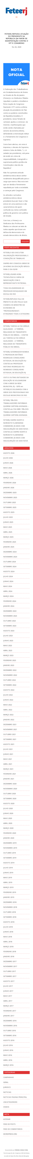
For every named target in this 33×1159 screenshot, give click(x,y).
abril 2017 (7, 1001)
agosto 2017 (8, 981)
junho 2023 (8, 640)
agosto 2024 (8, 571)
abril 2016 (7, 1060)
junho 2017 (8, 991)
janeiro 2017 (8, 1016)
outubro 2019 (9, 853)
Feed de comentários (12, 1129)
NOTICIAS (7, 1092)
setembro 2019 (9, 858)
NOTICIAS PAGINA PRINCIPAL (15, 1097)
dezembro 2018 (9, 902)
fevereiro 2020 (9, 833)
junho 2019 (8, 872)
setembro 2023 (9, 626)
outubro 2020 (9, 793)
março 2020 (8, 828)
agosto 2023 (8, 631)
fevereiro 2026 (9, 483)
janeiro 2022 (8, 719)
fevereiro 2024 (9, 601)
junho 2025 (8, 522)
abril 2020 (7, 823)
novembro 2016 (10, 1025)
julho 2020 (8, 808)
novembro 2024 (10, 557)
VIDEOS (6, 1107)
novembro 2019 (10, 848)
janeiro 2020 (8, 838)
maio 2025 (7, 527)
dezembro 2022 (9, 670)
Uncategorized (10, 1102)
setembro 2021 (9, 739)
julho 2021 (8, 749)
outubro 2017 (9, 971)
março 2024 (8, 596)
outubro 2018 (9, 912)
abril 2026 (7, 473)
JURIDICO (7, 1087)
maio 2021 (7, 759)
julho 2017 (8, 986)
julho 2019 (8, 868)
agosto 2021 (8, 744)
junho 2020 (8, 813)
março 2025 (8, 537)
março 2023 (8, 655)
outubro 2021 (9, 734)
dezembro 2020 (9, 784)
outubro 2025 (9, 502)
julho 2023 (8, 636)
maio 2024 (7, 586)
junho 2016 (8, 1050)
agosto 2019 (8, 863)
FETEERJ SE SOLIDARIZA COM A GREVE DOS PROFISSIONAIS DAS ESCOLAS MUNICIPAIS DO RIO (16, 392)
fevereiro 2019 (9, 892)
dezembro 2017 (9, 961)
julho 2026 (8, 458)
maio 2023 (7, 645)
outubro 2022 (9, 680)
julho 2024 (8, 576)
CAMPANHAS (8, 1077)
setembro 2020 (9, 798)
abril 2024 (7, 591)
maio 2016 (7, 1055)
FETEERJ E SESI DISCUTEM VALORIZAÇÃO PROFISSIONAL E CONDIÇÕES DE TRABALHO (15, 255)
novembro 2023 (10, 616)
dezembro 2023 (9, 611)
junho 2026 (8, 463)
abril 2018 (7, 942)
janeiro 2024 (8, 606)
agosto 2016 (8, 1040)
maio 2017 (7, 996)
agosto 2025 (8, 512)
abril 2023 (7, 650)
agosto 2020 (8, 803)
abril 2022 (7, 710)
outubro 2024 (9, 562)
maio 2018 (7, 937)
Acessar (6, 1119)
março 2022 (8, 715)
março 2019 (8, 887)
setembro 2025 (9, 507)
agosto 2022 (8, 690)
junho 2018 (8, 932)
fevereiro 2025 (9, 542)
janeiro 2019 (8, 897)
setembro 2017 (9, 976)
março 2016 (8, 1065)
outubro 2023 (9, 621)
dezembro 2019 (9, 843)
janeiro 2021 (8, 779)
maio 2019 (7, 877)
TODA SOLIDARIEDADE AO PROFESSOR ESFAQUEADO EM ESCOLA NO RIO (15, 291)
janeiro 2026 (8, 487)
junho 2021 (8, 754)
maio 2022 (7, 705)
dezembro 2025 (9, 492)
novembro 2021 (10, 729)
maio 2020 (7, 818)
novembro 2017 (10, 966)
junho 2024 (8, 581)
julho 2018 (8, 927)
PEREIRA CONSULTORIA (21, 1150)
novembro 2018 (10, 907)
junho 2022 (8, 700)
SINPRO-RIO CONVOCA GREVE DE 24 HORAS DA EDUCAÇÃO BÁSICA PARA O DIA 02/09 (16, 266)
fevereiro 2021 (9, 774)
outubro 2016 (9, 1030)
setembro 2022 (9, 685)
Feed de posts (9, 1124)
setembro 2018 (9, 917)
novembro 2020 (10, 789)
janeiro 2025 (8, 547)
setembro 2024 (9, 566)
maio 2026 (7, 468)
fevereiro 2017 (9, 1011)
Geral (5, 1082)
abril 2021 (7, 764)
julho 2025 (8, 517)
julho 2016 (8, 1045)
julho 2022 (8, 695)
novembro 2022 (10, 675)
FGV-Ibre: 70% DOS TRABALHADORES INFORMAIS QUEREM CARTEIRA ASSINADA (16, 412)
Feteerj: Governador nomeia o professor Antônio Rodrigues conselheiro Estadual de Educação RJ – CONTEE (16, 358)
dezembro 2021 (9, 724)
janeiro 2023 (8, 665)
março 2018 (8, 946)
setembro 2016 (9, 1035)
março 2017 (8, 1006)
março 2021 (8, 769)
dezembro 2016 (9, 1021)
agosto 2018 (8, 922)
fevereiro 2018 (9, 951)
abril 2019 (7, 882)
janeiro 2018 (8, 956)
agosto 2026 (8, 453)
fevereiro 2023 (9, 660)
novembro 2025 (10, 497)
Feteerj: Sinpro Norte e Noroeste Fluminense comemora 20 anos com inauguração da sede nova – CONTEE (16, 426)
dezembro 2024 (9, 552)
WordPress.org (10, 1134)
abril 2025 (7, 532)
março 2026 (8, 478)
